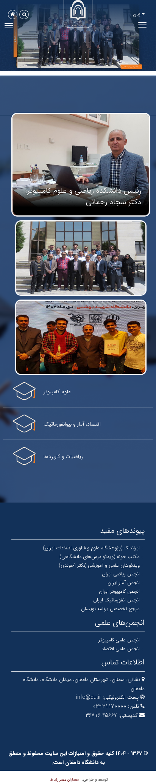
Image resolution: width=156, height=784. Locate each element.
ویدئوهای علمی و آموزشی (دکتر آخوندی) (99, 565)
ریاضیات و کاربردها (63, 456)
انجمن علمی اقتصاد (120, 649)
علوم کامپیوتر (57, 391)
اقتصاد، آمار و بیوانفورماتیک (72, 424)
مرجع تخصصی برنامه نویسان (110, 609)
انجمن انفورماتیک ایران (116, 600)
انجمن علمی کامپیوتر (119, 640)
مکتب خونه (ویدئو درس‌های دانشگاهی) (99, 557)
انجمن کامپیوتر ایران (119, 591)
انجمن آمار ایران (124, 583)
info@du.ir (88, 697)
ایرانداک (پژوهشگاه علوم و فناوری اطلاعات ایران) (91, 548)
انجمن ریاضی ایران (121, 574)
